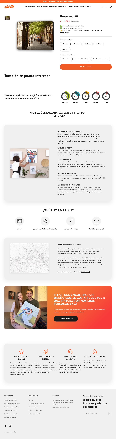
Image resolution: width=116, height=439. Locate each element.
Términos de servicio (10, 410)
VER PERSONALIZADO (65, 318)
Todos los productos (34, 414)
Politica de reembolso (11, 414)
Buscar (30, 400)
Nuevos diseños (30, 6)
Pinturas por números (56, 6)
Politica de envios (10, 417)
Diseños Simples (42, 6)
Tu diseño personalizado (75, 6)
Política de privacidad (11, 407)
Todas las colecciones (35, 410)
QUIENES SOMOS (10, 400)
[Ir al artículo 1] (7, 18)
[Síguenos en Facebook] (5, 425)
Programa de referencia (12, 403)
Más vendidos (32, 407)
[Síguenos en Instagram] (10, 425)
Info (88, 6)
